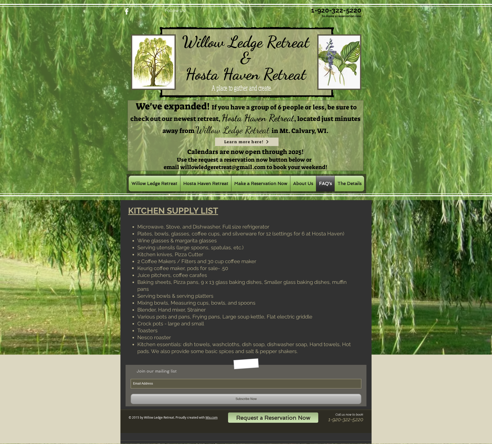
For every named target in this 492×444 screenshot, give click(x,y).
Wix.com (212, 417)
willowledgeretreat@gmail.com (222, 167)
